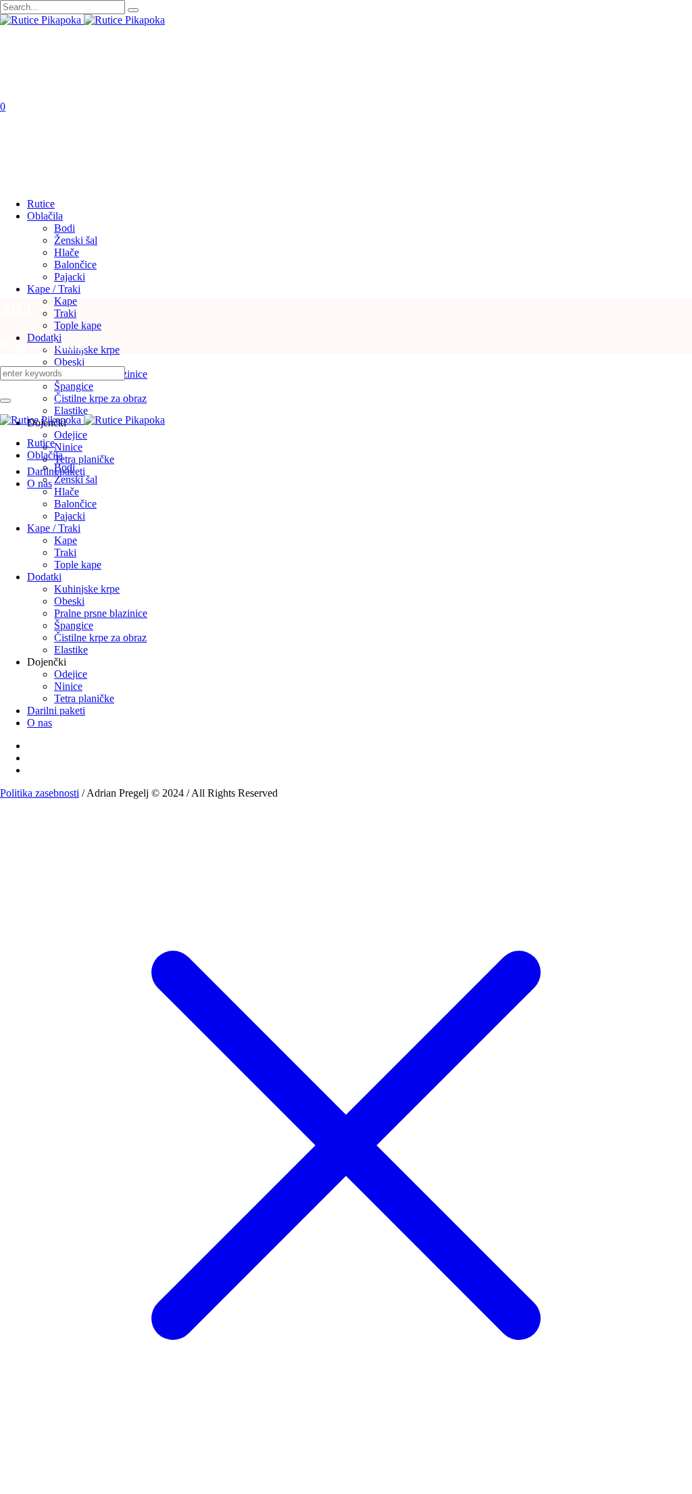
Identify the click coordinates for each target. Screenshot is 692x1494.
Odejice (70, 674)
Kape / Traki (53, 528)
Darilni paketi (56, 710)
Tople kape (77, 564)
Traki (65, 552)
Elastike (71, 649)
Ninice (68, 686)
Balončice (75, 503)
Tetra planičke (84, 698)
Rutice (41, 443)
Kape (65, 540)
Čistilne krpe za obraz (100, 637)
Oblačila (45, 455)
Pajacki (69, 516)
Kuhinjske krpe (87, 589)
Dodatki (44, 576)
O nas (39, 722)
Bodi (64, 467)
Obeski (69, 601)
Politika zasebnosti (39, 793)
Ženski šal (75, 479)
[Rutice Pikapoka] (82, 20)
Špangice (73, 625)
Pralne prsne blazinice (100, 613)
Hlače (66, 491)
